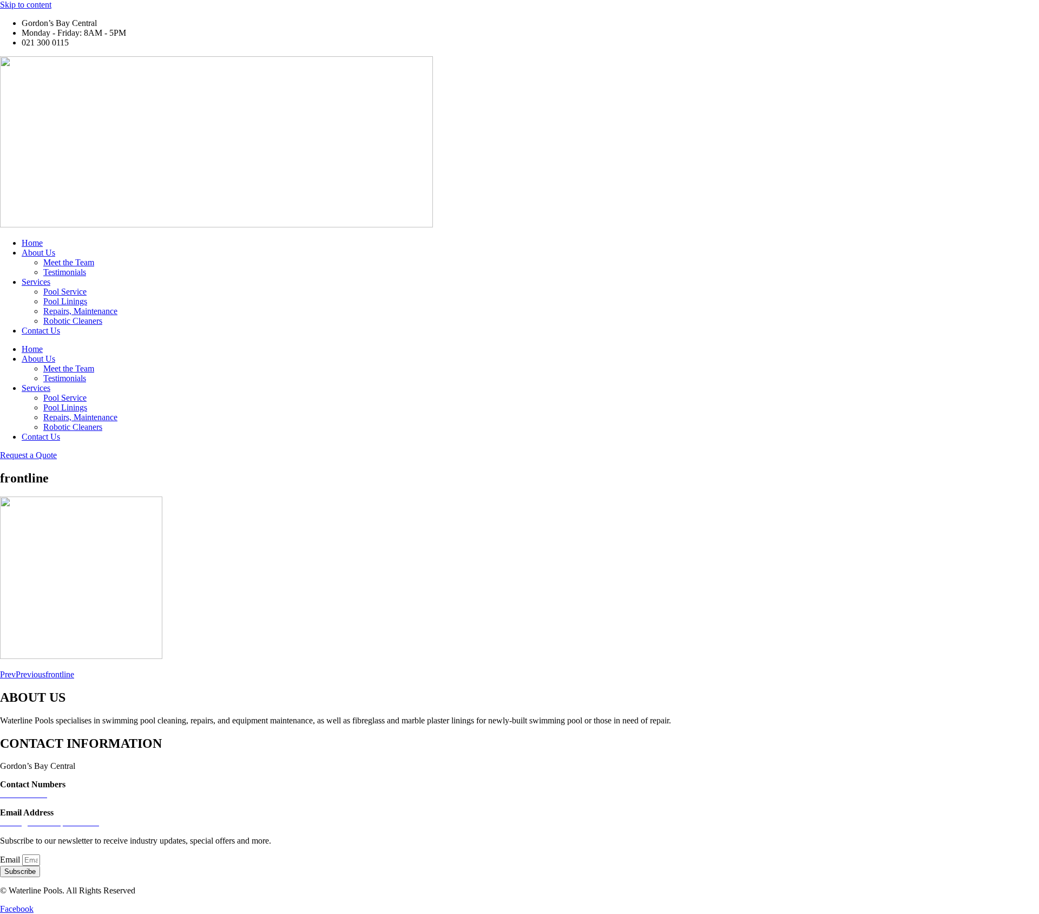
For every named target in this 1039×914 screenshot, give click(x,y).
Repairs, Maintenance (80, 311)
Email (11, 859)
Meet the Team (68, 262)
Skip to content (25, 4)
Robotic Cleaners (72, 320)
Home (32, 242)
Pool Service (65, 291)
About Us (38, 252)
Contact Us (41, 330)
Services (36, 281)
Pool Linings (65, 301)
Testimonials (64, 272)
